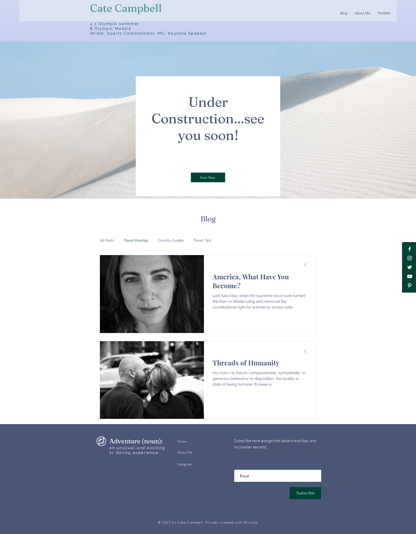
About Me (185, 452)
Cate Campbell (126, 8)
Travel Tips (202, 240)
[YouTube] (410, 276)
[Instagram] (410, 258)
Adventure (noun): (135, 441)
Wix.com (250, 522)
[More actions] (307, 265)
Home (182, 441)
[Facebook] (410, 249)
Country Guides (171, 240)
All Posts (107, 240)
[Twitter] (410, 267)
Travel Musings (136, 240)
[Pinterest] (410, 286)
